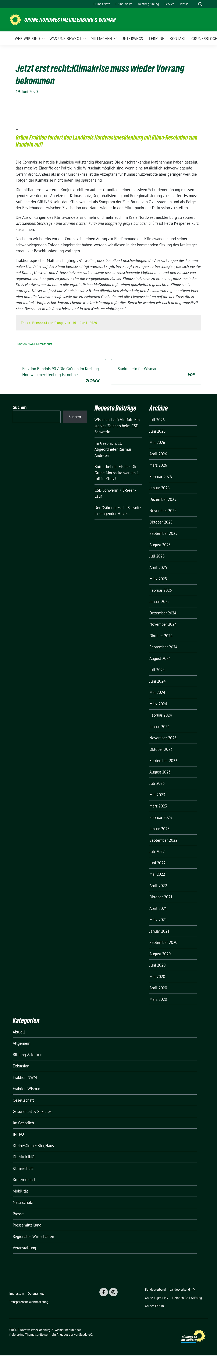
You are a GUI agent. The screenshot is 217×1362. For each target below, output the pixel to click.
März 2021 (158, 919)
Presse (18, 1213)
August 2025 (160, 544)
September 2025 (163, 533)
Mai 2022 (157, 874)
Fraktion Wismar (26, 1088)
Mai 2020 (157, 976)
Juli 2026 (157, 419)
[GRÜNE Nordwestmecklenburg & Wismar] (15, 19)
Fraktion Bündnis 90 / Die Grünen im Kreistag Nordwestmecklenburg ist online (60, 374)
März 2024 (158, 703)
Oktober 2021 (160, 896)
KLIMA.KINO (24, 1156)
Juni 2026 (157, 431)
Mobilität (20, 1191)
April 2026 (158, 453)
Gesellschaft (23, 1100)
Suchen (20, 407)
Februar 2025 (160, 590)
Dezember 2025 (162, 499)
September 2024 (163, 646)
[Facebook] (103, 1292)
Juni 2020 (157, 965)
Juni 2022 (157, 862)
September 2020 (163, 942)
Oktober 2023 (160, 749)
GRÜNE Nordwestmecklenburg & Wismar (70, 20)
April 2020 (158, 987)
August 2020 (160, 953)
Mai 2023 (157, 794)
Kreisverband (24, 1179)
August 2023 (160, 772)
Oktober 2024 (160, 635)
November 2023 (163, 737)
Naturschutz (23, 1202)
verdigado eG (83, 1334)
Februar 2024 (160, 715)
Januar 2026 (159, 487)
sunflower (42, 1334)
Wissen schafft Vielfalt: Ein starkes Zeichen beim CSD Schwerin (117, 425)
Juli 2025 (157, 556)
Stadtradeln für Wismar (156, 371)
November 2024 (163, 624)
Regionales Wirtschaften (33, 1236)
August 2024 (160, 658)
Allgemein (21, 1043)
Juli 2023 (157, 783)
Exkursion (21, 1065)
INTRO (18, 1134)
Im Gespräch (23, 1122)
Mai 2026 (157, 442)
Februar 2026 (160, 476)
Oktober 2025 (160, 522)
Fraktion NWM (25, 344)
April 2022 (158, 885)
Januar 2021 (159, 931)
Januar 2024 (159, 726)
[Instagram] (113, 1292)
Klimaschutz (44, 344)
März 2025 (158, 578)
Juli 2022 (157, 851)
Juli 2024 (157, 669)
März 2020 (158, 999)
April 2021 (158, 908)
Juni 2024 (157, 681)
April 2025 (158, 567)
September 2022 (163, 840)
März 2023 (158, 806)
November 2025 (163, 510)
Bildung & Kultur (27, 1054)
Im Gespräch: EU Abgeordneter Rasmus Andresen (113, 449)
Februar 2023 (160, 817)
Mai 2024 (157, 692)
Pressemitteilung (27, 1225)
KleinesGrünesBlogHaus (33, 1145)
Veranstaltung (24, 1247)
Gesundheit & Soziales (32, 1111)
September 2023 (163, 760)
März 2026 (158, 465)
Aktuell (19, 1032)
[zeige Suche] (200, 4)
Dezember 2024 (162, 612)
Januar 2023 (159, 828)
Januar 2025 (159, 601)
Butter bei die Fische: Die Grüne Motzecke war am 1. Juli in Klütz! (117, 472)
